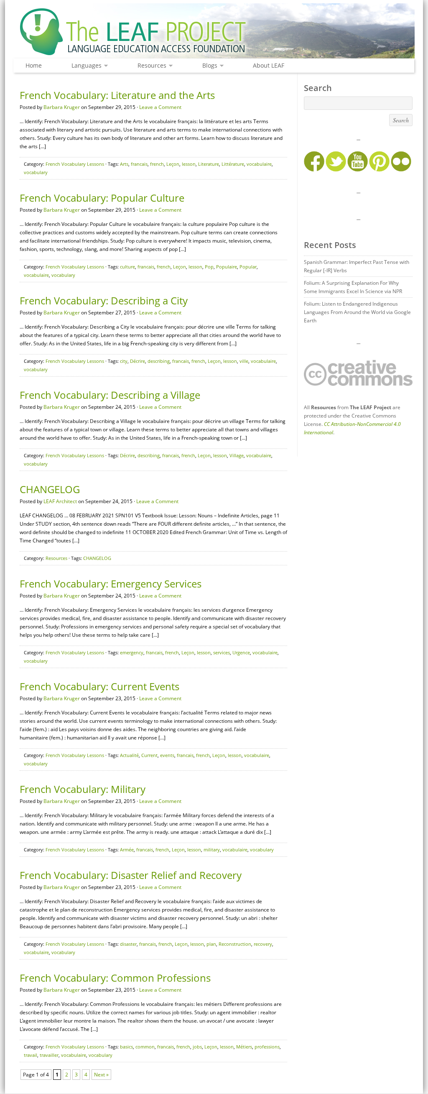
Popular (248, 266)
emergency (131, 652)
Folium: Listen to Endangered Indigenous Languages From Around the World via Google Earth (357, 312)
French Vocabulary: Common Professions (115, 978)
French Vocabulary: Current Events (99, 686)
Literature (208, 164)
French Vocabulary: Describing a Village (110, 395)
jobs (197, 1046)
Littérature (233, 164)
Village (236, 455)
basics (126, 1046)
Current (149, 755)
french (157, 164)
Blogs (207, 65)
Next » (101, 1074)
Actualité (129, 755)
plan (211, 944)
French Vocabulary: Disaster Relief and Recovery (131, 875)
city (123, 361)
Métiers (244, 1046)
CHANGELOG (50, 489)
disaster (128, 944)
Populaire (226, 266)
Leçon (172, 164)
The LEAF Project (214, 32)
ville (243, 361)
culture (127, 266)
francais (139, 164)
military (212, 849)
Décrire (137, 361)
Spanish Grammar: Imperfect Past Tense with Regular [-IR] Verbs (356, 266)
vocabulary (36, 172)
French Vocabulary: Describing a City (104, 300)
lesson (189, 164)
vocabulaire (259, 164)
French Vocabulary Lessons (75, 164)
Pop (209, 266)
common (145, 1046)
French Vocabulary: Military (82, 789)
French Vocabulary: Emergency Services (110, 583)
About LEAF (268, 65)
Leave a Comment (160, 107)
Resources (149, 65)
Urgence (241, 652)
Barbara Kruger (61, 107)
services (221, 652)
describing (159, 361)
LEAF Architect (60, 501)
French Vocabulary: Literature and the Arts (117, 95)
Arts (124, 164)
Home (33, 65)
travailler (49, 1055)
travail (30, 1055)
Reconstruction (235, 944)
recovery (263, 944)
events (167, 755)
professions (267, 1046)
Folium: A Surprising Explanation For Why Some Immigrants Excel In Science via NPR (353, 287)
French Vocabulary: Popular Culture (102, 198)
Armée (127, 849)
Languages (84, 65)
